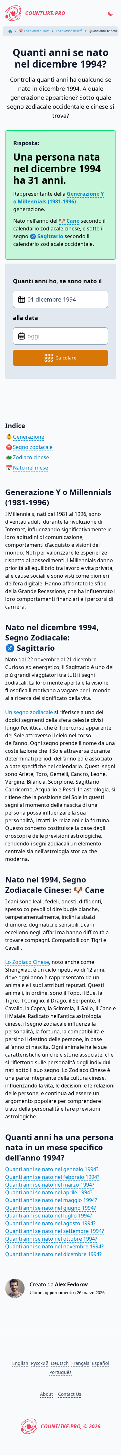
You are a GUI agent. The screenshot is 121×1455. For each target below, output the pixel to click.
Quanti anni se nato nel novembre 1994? (54, 1246)
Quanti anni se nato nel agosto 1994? (50, 1223)
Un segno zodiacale (29, 712)
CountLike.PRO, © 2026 (70, 1426)
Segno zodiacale (33, 447)
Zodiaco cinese (31, 457)
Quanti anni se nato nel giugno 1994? (50, 1207)
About (46, 1394)
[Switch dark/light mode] (110, 13)
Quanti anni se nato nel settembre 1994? (54, 1231)
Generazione (28, 436)
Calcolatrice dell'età (69, 31)
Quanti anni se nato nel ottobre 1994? (51, 1238)
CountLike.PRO (45, 13)
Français (80, 1363)
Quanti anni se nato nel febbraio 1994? (52, 1176)
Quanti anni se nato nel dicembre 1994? (53, 1254)
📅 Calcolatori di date (34, 31)
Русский (39, 1363)
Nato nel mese (30, 467)
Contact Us (69, 1394)
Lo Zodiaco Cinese (27, 961)
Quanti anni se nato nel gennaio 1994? (51, 1169)
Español (100, 1363)
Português (60, 1372)
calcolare (65, 358)
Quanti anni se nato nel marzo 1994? (49, 1184)
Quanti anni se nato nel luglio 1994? (48, 1215)
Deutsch (60, 1363)
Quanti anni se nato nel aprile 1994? (48, 1192)
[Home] (10, 31)
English (20, 1363)
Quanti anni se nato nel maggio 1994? (51, 1200)
